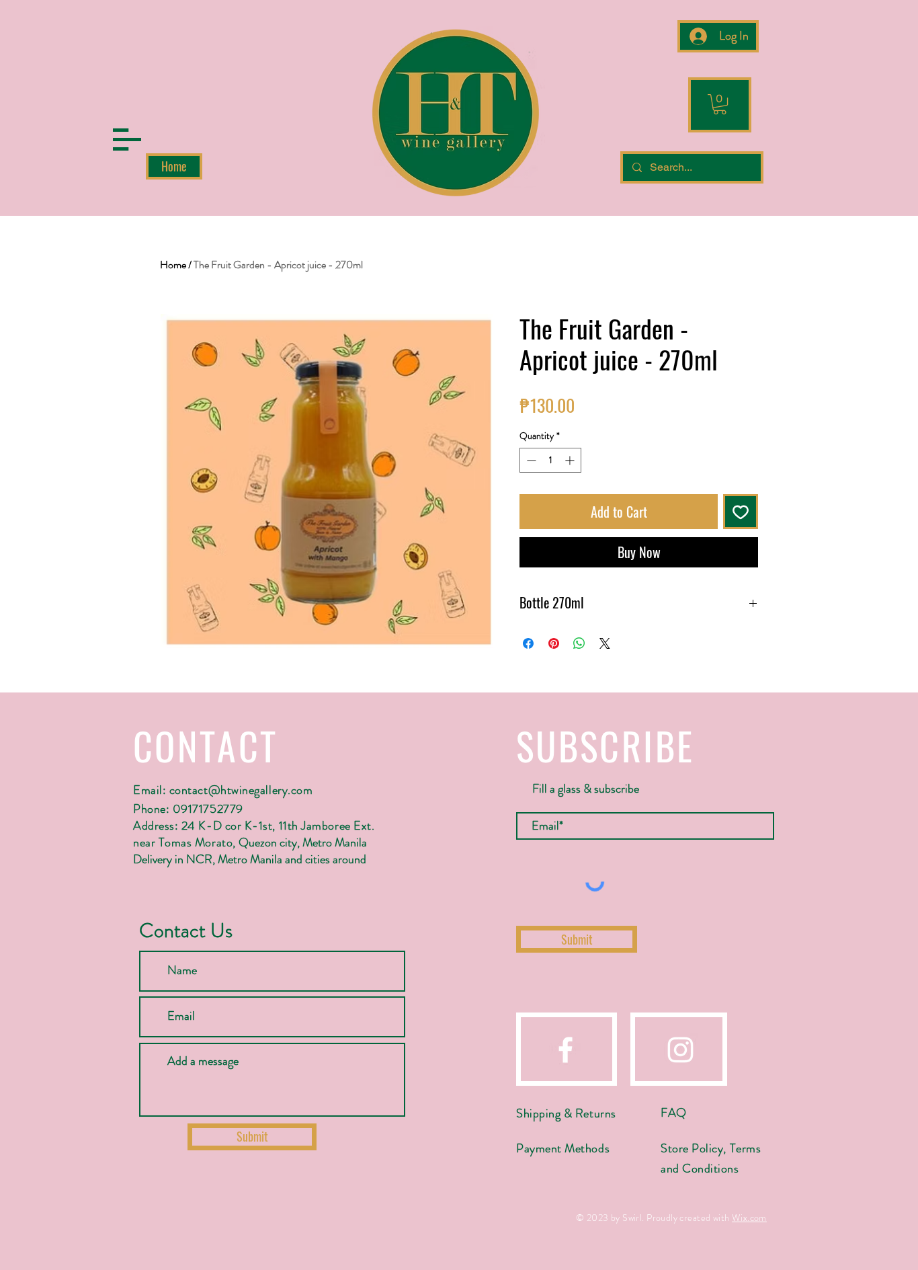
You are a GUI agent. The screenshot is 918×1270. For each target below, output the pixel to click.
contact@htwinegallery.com (241, 790)
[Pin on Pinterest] (554, 643)
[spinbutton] (550, 460)
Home (173, 264)
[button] (127, 139)
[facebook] (565, 1050)
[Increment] (570, 460)
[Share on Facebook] (528, 643)
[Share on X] (605, 643)
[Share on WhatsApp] (579, 643)
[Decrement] (529, 460)
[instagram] (680, 1050)
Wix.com (749, 1217)
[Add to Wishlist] (740, 511)
